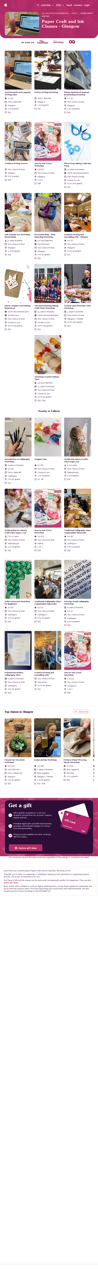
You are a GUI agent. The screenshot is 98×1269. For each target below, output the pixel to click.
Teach (69, 5)
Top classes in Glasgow (19, 711)
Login (87, 5)
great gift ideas (11, 883)
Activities (46, 5)
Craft (74, 13)
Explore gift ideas (26, 848)
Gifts (59, 5)
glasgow (55, 13)
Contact (78, 5)
